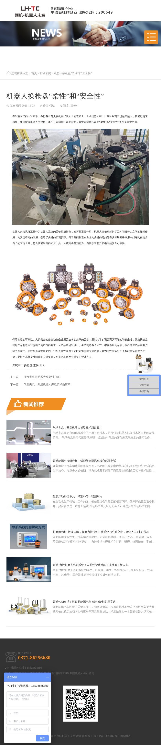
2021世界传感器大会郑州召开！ (43, 376)
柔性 (36, 365)
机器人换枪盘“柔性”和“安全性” (73, 73)
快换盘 (144, 339)
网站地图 (125, 736)
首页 (34, 73)
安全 (42, 365)
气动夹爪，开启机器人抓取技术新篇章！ (48, 384)
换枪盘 (105, 231)
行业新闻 (45, 73)
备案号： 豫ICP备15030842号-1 (101, 736)
